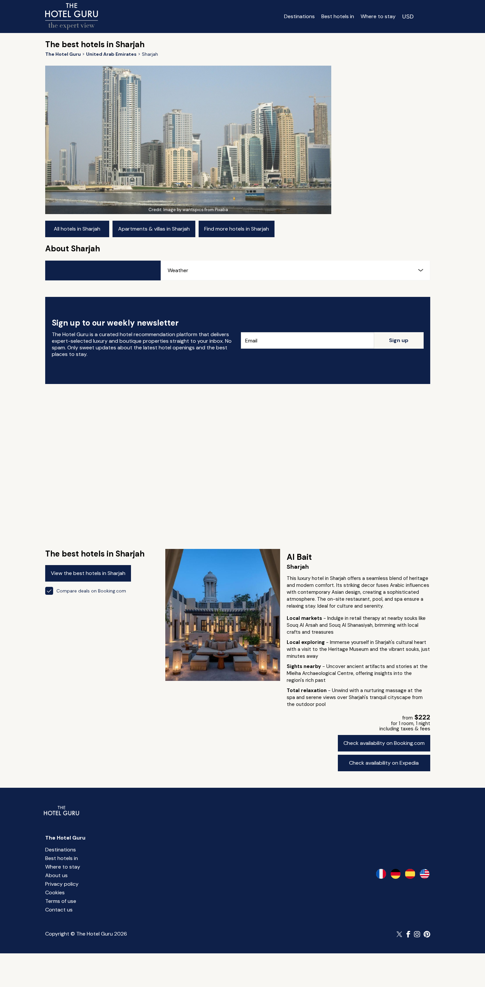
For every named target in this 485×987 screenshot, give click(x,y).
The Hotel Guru (65, 837)
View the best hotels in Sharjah (88, 573)
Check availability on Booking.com (384, 743)
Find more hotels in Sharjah (236, 228)
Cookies (55, 892)
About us (56, 875)
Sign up (398, 340)
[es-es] (410, 873)
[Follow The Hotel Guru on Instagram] (417, 934)
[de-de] (395, 873)
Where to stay (378, 16)
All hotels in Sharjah (77, 228)
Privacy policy (62, 883)
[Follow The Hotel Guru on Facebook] (408, 934)
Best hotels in (337, 16)
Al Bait (299, 557)
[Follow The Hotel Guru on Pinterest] (427, 934)
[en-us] (424, 873)
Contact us (59, 909)
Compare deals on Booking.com (91, 591)
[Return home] (71, 16)
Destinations (299, 16)
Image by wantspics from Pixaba (195, 209)
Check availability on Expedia (384, 762)
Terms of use (60, 901)
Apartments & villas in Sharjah (154, 228)
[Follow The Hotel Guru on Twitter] (400, 934)
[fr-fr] (381, 873)
